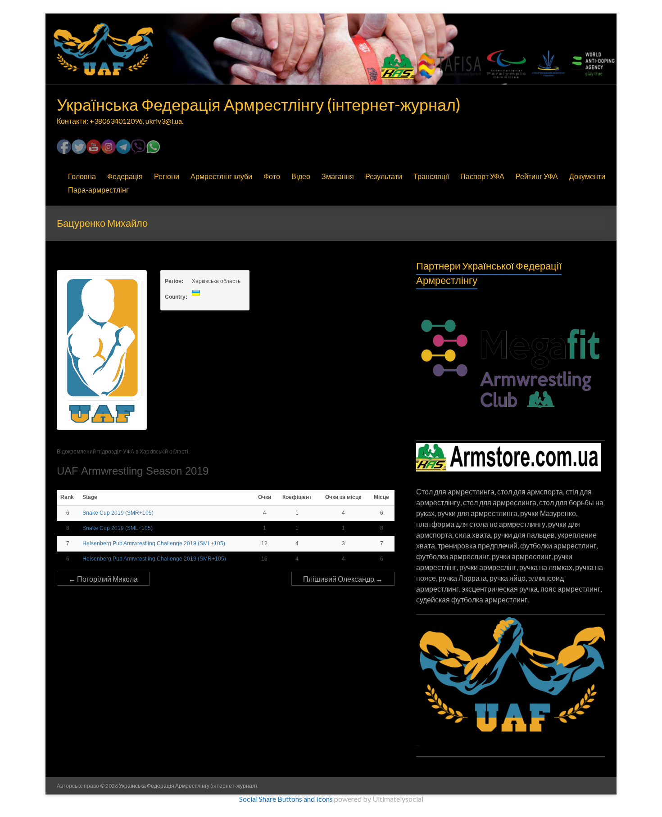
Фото (271, 176)
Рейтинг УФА (537, 176)
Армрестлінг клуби (221, 176)
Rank (67, 497)
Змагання (338, 176)
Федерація (125, 176)
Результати (383, 176)
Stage (90, 497)
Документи (587, 176)
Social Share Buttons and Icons (286, 799)
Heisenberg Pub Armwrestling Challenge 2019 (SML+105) (153, 543)
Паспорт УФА (482, 176)
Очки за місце (343, 497)
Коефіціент (297, 497)
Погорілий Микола (103, 579)
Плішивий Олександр (343, 579)
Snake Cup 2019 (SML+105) (117, 528)
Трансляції (431, 176)
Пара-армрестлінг (98, 189)
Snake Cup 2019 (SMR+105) (118, 513)
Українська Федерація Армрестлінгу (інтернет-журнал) (259, 104)
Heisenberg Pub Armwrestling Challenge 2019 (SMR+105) (154, 559)
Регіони (166, 176)
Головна (82, 176)
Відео (300, 176)
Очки (264, 497)
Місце (381, 497)
